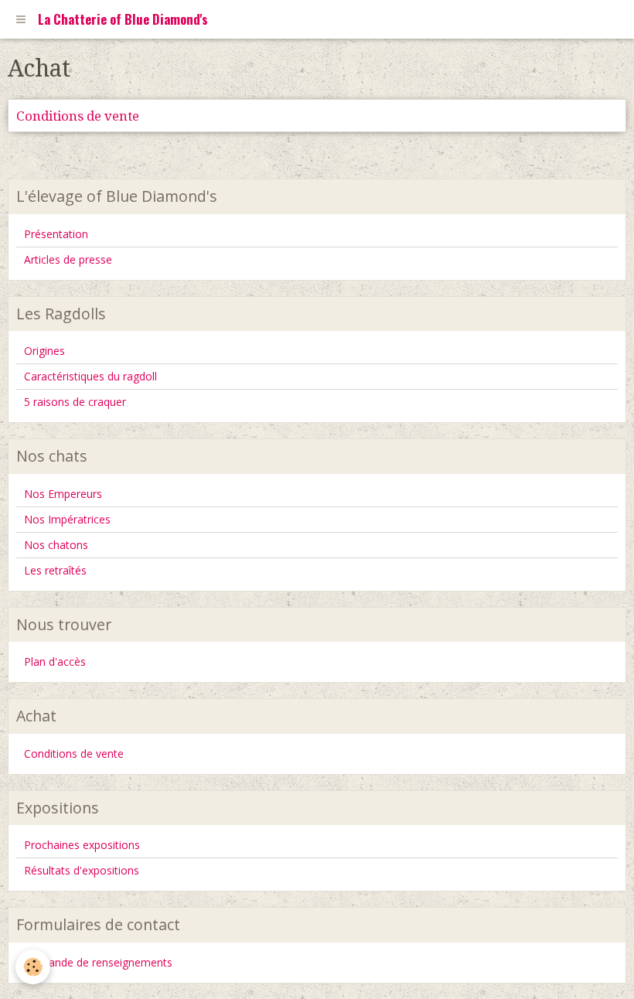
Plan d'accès (55, 661)
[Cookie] (32, 967)
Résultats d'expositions (81, 870)
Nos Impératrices (67, 519)
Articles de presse (68, 259)
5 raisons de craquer (75, 401)
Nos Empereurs (63, 493)
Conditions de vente (77, 116)
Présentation (56, 234)
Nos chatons (56, 544)
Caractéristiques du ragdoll (90, 376)
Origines (44, 350)
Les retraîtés (55, 570)
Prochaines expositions (82, 844)
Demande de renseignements (98, 962)
